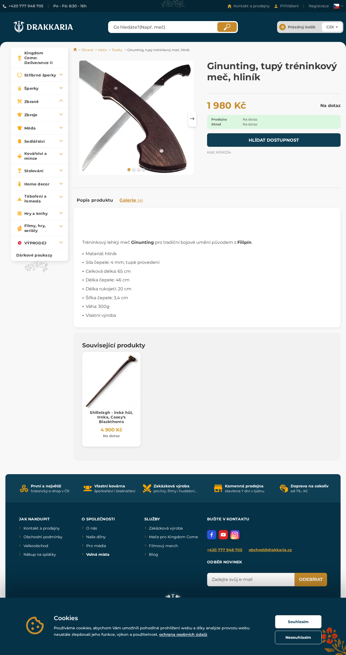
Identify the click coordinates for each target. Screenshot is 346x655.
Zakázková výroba (166, 528)
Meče (102, 50)
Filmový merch (163, 545)
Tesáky (117, 50)
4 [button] (143, 169)
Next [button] (192, 119)
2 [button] (133, 169)
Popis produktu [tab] (95, 200)
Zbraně (87, 50)
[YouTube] (223, 534)
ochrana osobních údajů (183, 634)
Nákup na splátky (40, 554)
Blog (153, 554)
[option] (136, 119)
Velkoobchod (36, 545)
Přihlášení (289, 6)
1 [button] (128, 169)
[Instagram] (234, 534)
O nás (91, 528)
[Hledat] (227, 27)
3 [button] (138, 169)
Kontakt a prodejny (252, 6)
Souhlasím (298, 621)
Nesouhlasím (298, 637)
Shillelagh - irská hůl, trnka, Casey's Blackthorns (111, 417)
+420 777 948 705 (26, 6)
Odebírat (311, 579)
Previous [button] (80, 119)
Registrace (319, 6)
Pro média (96, 545)
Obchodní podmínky (43, 536)
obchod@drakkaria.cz (270, 549)
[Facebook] (211, 534)
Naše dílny (96, 536)
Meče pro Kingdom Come (173, 536)
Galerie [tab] (131, 200)
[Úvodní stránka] (76, 50)
